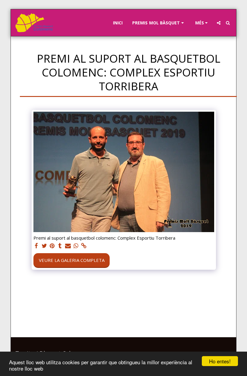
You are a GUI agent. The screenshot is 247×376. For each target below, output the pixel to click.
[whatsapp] (76, 246)
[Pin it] (52, 246)
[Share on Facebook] (36, 246)
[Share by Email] (68, 246)
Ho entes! (220, 361)
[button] (159, 23)
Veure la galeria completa (72, 260)
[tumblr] (60, 246)
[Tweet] (44, 246)
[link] (84, 246)
